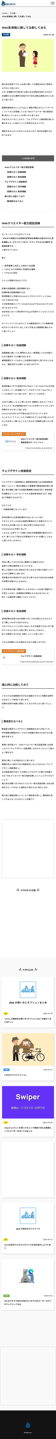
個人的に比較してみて (15, 196)
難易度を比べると (15, 201)
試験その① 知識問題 (16, 172)
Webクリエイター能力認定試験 (19, 167)
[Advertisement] (28, 849)
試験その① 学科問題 (16, 186)
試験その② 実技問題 (16, 177)
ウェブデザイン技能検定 (16, 181)
